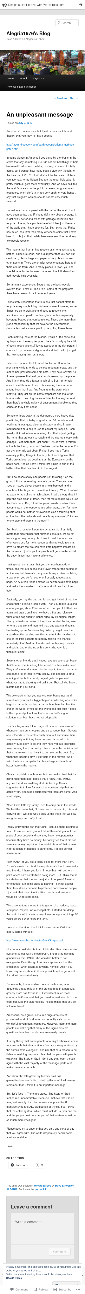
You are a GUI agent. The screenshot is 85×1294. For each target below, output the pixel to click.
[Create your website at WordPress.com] (42, 4)
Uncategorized (42, 1185)
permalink (41, 1189)
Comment (59, 1251)
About (23, 78)
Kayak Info (39, 78)
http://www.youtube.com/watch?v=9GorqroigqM (34, 940)
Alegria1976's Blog (28, 33)
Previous (60, 98)
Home (10, 78)
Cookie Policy (14, 1278)
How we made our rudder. (21, 86)
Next (74, 98)
